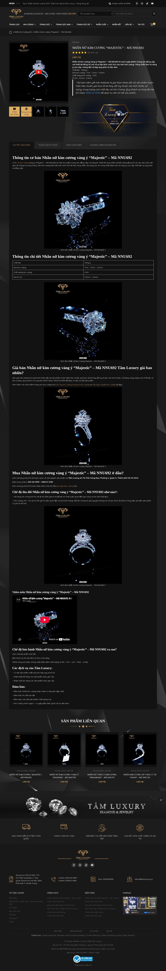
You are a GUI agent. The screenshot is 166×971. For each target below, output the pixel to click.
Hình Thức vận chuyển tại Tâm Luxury (62, 909)
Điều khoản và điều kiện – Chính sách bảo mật (26, 902)
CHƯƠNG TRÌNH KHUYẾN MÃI (103, 145)
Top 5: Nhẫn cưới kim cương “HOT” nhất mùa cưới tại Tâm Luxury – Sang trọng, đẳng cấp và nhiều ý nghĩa (55, 3)
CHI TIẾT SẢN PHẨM (21, 145)
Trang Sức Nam (63, 24)
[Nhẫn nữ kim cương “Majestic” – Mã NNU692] (38, 112)
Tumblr (89, 935)
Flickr (67, 935)
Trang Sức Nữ (83, 24)
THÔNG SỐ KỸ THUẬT (48, 145)
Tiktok (103, 935)
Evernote (52, 935)
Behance (96, 935)
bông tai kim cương (80, 384)
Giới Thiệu (13, 898)
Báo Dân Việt (14, 911)
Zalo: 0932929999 (105, 879)
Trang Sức (45, 24)
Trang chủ (14, 24)
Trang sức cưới (76, 931)
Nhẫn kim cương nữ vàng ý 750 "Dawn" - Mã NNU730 (101, 776)
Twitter (45, 935)
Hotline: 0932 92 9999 (67, 878)
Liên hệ (128, 24)
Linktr (124, 935)
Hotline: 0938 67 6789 (67, 880)
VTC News (13, 907)
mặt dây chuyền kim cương (104, 384)
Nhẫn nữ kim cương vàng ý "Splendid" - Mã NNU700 (26, 776)
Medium (81, 935)
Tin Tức (141, 24)
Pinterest (60, 935)
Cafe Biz (12, 915)
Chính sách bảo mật (55, 916)
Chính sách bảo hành (55, 901)
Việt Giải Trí (13, 918)
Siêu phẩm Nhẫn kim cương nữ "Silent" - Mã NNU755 (140, 776)
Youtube (74, 935)
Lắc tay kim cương (64, 384)
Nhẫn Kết (116, 24)
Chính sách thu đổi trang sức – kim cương (64, 898)
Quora (118, 935)
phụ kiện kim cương (65, 486)
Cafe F (11, 922)
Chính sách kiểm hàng (56, 912)
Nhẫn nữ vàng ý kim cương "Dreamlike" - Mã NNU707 (64, 776)
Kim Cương (28, 24)
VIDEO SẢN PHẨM (74, 145)
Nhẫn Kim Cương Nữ (23, 32)
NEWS (12, 3)
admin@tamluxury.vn (144, 879)
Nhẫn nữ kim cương (20, 163)
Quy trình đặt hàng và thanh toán (61, 905)
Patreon (131, 935)
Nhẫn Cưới (101, 24)
